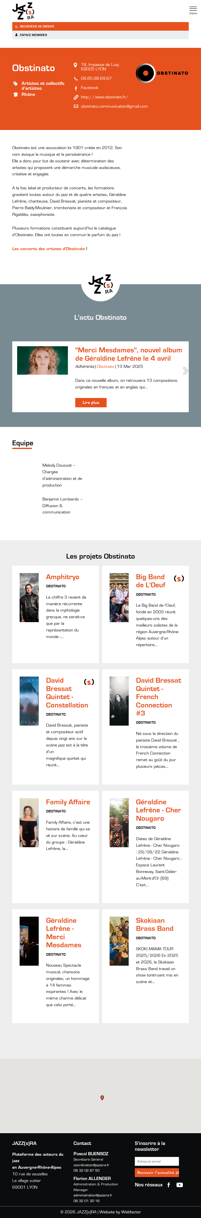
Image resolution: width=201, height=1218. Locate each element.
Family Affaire (68, 802)
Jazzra (43, 11)
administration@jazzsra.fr (93, 1195)
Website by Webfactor (120, 1212)
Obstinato (105, 366)
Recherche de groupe (36, 26)
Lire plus (91, 402)
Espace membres (33, 35)
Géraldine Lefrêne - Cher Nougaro (158, 810)
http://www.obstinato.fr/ (105, 97)
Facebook (89, 88)
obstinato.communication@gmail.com (114, 106)
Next (186, 371)
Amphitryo (62, 577)
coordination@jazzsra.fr (91, 1165)
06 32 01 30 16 (87, 1201)
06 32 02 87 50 (87, 1170)
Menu (193, 10)
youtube (180, 1185)
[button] (103, 1098)
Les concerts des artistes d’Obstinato (48, 249)
